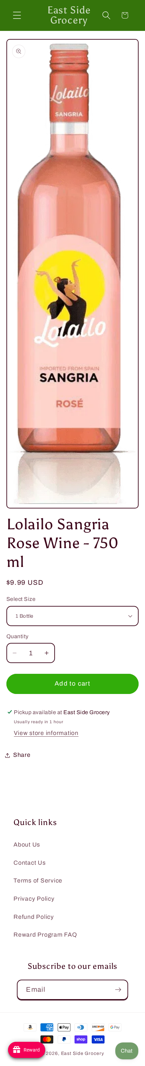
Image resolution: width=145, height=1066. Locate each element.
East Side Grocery (82, 1053)
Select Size (21, 599)
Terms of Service (37, 880)
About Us (26, 845)
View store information (46, 733)
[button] (17, 15)
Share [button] (22, 755)
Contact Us (29, 863)
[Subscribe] (118, 990)
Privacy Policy (34, 899)
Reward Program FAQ (45, 935)
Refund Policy (33, 917)
